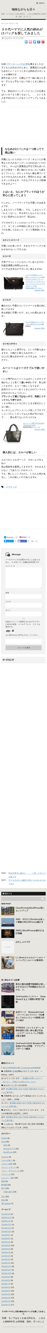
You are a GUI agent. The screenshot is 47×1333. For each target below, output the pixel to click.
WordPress (7, 1152)
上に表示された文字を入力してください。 (22, 635)
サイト (8, 610)
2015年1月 (5, 1305)
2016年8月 (5, 1238)
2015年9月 (5, 1277)
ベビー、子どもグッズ (10, 1171)
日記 (3, 1197)
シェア (23, 541)
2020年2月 (5, 1221)
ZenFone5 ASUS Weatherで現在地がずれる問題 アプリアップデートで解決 (30, 1046)
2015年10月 (6, 1273)
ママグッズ (11, 487)
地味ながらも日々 (23, 9)
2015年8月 (5, 1280)
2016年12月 (6, 1225)
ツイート (10, 541)
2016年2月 (5, 1259)
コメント (10, 566)
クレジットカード (8, 1167)
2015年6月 (5, 1287)
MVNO (4, 1138)
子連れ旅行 (7, 1192)
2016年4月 (5, 1252)
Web (3, 1142)
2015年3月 (5, 1298)
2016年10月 (6, 1231)
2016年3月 (5, 1256)
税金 (3, 1200)
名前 (7, 593)
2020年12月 (6, 1218)
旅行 (3, 1188)
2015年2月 (5, 1301)
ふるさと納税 (6, 1164)
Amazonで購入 (39, 290)
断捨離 (4, 1185)
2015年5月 (5, 1291)
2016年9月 (5, 1235)
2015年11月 (6, 1270)
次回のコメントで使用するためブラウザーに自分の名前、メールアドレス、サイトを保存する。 (22, 624)
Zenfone (4, 1157)
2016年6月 (5, 1245)
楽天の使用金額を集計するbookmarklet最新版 (21, 1068)
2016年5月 (5, 1249)
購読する (8, 893)
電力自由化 (5, 1203)
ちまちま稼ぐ (6, 1160)
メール (8, 601)
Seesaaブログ (9, 1149)
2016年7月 (5, 1242)
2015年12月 (6, 1266)
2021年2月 (5, 1214)
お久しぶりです (23, 942)
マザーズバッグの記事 (17, 64)
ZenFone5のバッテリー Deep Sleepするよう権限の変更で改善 (31, 999)
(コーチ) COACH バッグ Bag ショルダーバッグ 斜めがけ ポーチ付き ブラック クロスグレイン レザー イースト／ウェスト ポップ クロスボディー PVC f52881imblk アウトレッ (35, 281)
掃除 (3, 1181)
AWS (5, 1145)
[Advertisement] (23, 53)
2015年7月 (5, 1284)
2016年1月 (5, 1263)
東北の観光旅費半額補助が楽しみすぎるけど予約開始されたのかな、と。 (30, 987)
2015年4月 (5, 1294)
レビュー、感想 (7, 1178)
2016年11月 (6, 1228)
